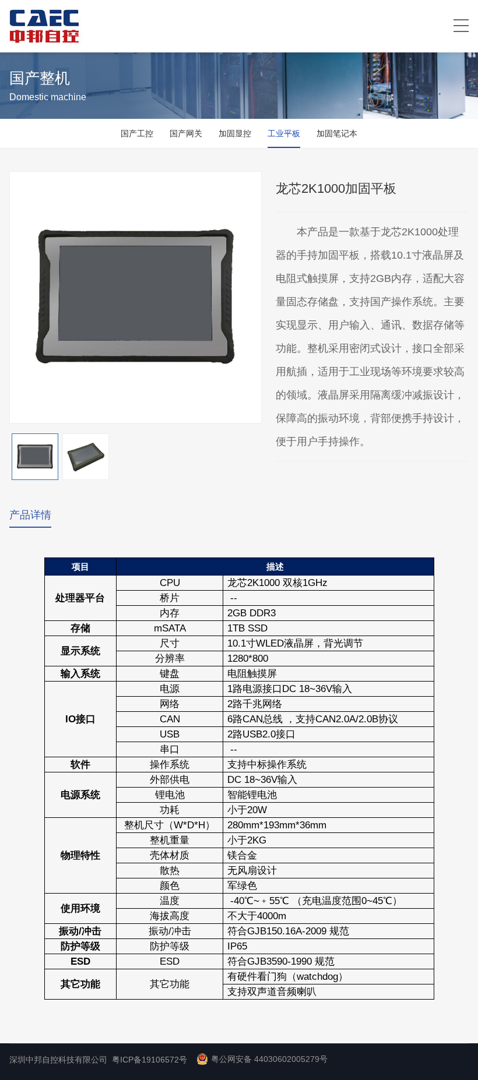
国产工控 (137, 133)
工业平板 (284, 133)
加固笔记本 (337, 133)
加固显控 (235, 133)
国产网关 (186, 133)
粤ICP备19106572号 (149, 1059)
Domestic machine (47, 97)
